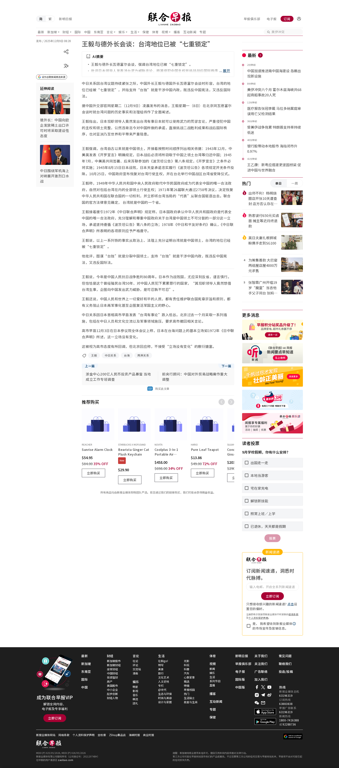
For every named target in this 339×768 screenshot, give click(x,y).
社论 (135, 661)
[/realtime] (260, 55)
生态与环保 (165, 694)
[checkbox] (248, 626)
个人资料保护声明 (258, 617)
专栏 (161, 686)
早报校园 (189, 690)
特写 (161, 665)
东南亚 (99, 32)
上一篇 (90, 366)
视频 (165, 32)
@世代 (162, 690)
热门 (186, 694)
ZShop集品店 (117, 735)
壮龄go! (163, 661)
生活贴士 (189, 698)
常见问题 (285, 655)
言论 (110, 32)
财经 (66, 32)
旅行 (161, 673)
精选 (186, 681)
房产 (109, 681)
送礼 (135, 703)
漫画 (135, 673)
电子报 (272, 18)
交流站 (137, 669)
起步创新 (112, 694)
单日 (278, 183)
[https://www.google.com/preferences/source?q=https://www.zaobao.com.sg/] (293, 736)
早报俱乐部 (252, 18)
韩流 (135, 699)
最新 (41, 32)
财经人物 (112, 698)
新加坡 (52, 32)
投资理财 (112, 677)
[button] (299, 19)
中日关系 (110, 355)
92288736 (289, 724)
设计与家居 (165, 702)
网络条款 (63, 735)
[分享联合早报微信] (256, 702)
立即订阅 (54, 718)
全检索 (102, 735)
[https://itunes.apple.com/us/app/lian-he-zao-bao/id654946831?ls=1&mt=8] (265, 711)
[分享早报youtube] (269, 687)
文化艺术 (163, 677)
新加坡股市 (114, 661)
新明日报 (65, 18)
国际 (78, 32)
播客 (177, 32)
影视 (135, 691)
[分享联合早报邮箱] (263, 702)
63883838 (286, 704)
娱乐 (121, 32)
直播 (212, 685)
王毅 (94, 355)
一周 (294, 183)
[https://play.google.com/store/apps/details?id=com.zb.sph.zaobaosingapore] (265, 721)
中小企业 (112, 690)
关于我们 (260, 655)
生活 (133, 32)
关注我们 (260, 663)
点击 (290, 604)
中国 (87, 32)
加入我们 (260, 679)
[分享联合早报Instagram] (256, 695)
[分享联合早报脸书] (256, 687)
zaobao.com (65, 760)
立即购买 (93, 473)
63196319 (286, 696)
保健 (145, 32)
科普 (186, 669)
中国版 (240, 687)
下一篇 (226, 366)
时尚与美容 (165, 698)
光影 (186, 661)
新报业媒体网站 (45, 735)
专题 (202, 32)
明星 (135, 687)
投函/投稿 (286, 671)
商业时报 (148, 735)
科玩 (186, 665)
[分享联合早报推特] (263, 687)
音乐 (135, 695)
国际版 (240, 679)
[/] (169, 18)
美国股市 (112, 686)
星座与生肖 (191, 702)
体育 (155, 32)
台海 (127, 355)
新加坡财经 (114, 665)
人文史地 (163, 681)
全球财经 (112, 669)
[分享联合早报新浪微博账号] (269, 695)
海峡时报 (134, 735)
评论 (135, 665)
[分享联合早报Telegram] (263, 695)
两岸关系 (143, 355)
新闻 (212, 669)
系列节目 (215, 681)
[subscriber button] (299, 19)
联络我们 (285, 663)
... (224, 70)
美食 (161, 669)
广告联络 (260, 671)
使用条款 (293, 614)
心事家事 (189, 677)
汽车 (186, 673)
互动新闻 (189, 32)
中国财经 (112, 673)
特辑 (186, 686)
